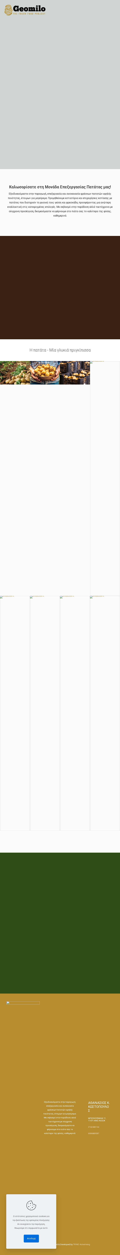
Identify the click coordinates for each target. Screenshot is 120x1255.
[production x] (15, 373)
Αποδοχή (31, 1238)
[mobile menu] (115, 8)
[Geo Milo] (25, 10)
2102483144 (93, 1127)
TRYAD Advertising (81, 1244)
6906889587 (93, 1133)
